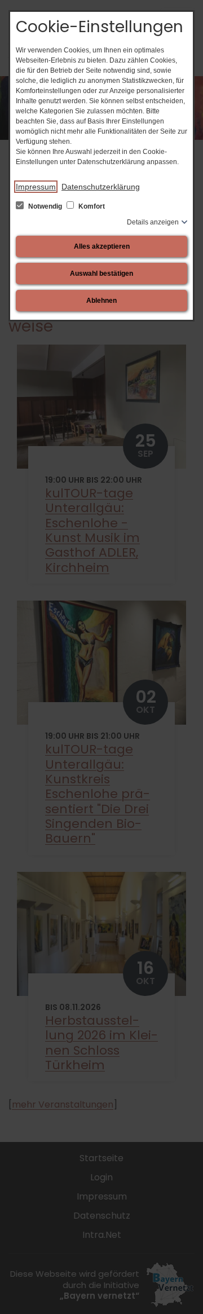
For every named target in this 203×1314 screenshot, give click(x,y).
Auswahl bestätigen (101, 273)
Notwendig (45, 206)
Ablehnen (101, 301)
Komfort (91, 206)
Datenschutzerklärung (100, 186)
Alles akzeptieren (102, 246)
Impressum (36, 186)
